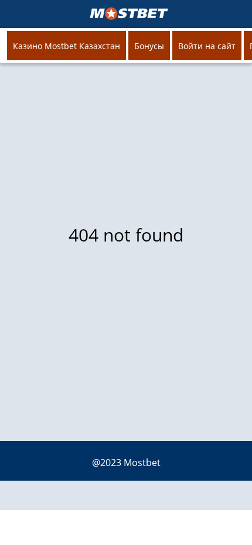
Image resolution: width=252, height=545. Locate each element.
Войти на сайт (207, 45)
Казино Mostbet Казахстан (66, 45)
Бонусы (149, 45)
